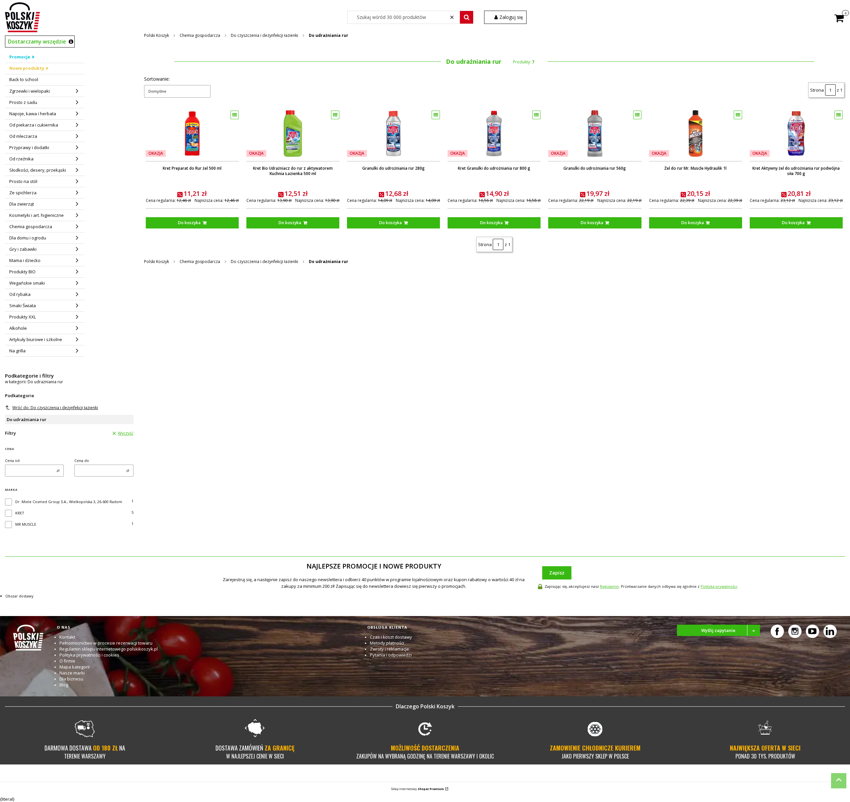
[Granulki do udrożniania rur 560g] (594, 133)
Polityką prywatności (719, 586)
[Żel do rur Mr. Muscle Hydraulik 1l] (695, 133)
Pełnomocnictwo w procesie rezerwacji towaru (105, 643)
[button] (466, 17)
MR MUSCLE (25, 524)
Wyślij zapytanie (728, 630)
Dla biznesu (71, 679)
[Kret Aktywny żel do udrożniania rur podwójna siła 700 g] (796, 133)
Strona (817, 90)
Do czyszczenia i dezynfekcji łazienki (264, 35)
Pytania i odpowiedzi (391, 655)
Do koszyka (189, 222)
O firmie (67, 661)
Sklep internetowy (417, 789)
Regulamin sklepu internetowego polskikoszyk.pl (108, 649)
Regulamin (609, 586)
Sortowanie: (157, 79)
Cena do (81, 460)
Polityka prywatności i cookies (89, 655)
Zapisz (556, 573)
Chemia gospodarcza (200, 35)
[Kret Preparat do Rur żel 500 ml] (192, 133)
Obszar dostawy (19, 595)
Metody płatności (387, 643)
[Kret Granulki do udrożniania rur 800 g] (494, 133)
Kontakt (67, 637)
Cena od (12, 460)
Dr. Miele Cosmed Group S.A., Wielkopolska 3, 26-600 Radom (68, 501)
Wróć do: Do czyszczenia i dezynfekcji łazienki (55, 407)
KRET (19, 512)
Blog (63, 685)
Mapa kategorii (74, 667)
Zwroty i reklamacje (389, 649)
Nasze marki (72, 673)
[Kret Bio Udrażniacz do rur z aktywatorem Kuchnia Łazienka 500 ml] (292, 133)
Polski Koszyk (156, 35)
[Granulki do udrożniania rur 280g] (393, 133)
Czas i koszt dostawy (391, 637)
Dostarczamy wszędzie (37, 41)
